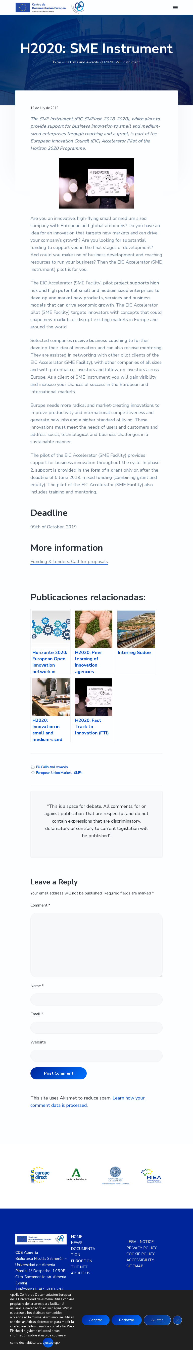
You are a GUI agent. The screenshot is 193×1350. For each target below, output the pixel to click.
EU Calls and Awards (82, 62)
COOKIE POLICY (140, 1254)
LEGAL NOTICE (140, 1241)
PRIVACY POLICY (141, 1248)
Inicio (57, 62)
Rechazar (126, 1320)
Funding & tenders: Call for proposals (69, 562)
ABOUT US (80, 1273)
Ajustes (157, 1320)
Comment (40, 905)
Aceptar (95, 1320)
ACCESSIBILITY (140, 1260)
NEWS (76, 1242)
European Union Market (54, 773)
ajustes (48, 1342)
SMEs (78, 773)
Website (38, 1042)
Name (37, 986)
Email (36, 1014)
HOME (76, 1236)
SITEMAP (134, 1266)
